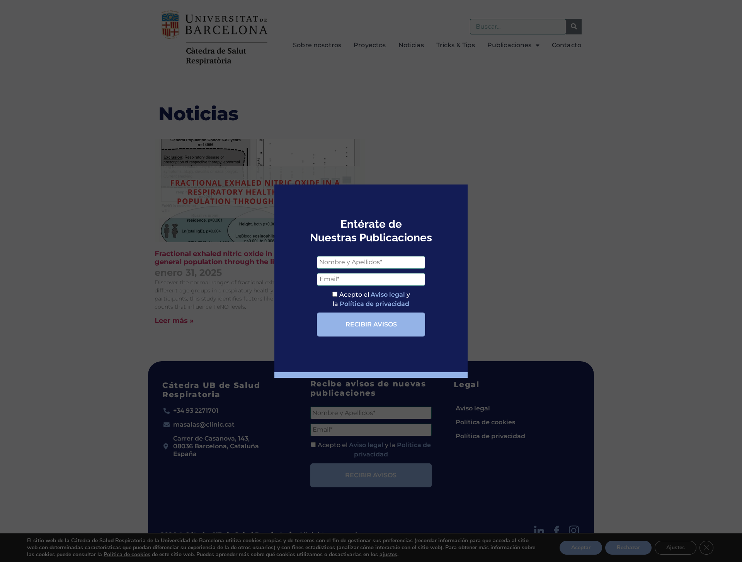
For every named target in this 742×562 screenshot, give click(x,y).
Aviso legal (388, 294)
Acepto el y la (371, 299)
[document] (371, 281)
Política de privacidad (374, 303)
